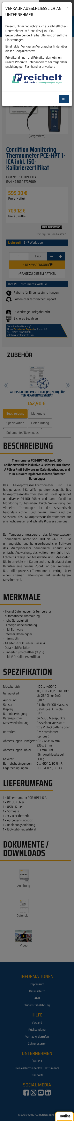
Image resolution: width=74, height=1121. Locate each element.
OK (64, 99)
